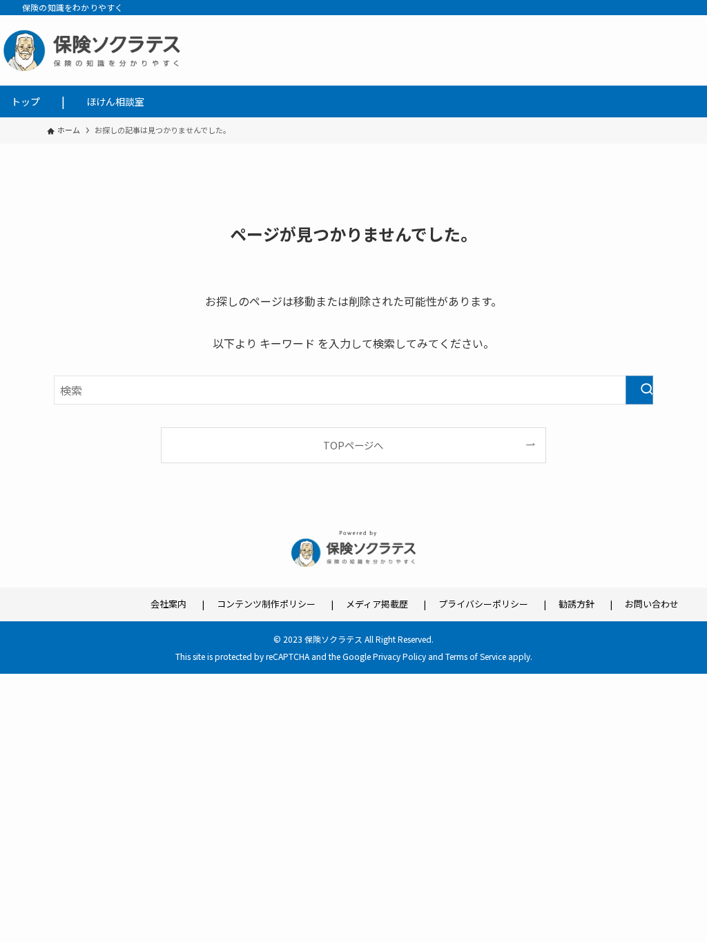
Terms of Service (475, 656)
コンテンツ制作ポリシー (266, 603)
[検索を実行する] (639, 390)
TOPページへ (353, 445)
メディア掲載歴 (377, 603)
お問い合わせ (652, 603)
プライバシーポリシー (483, 603)
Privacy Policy (399, 656)
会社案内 (168, 603)
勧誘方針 (576, 603)
